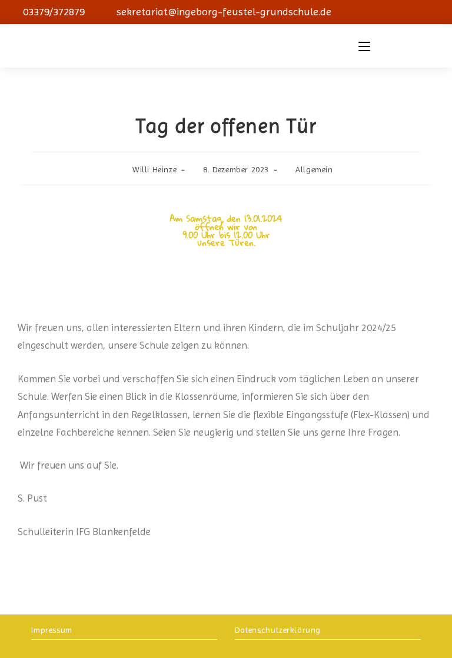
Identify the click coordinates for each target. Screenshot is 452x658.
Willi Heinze (154, 169)
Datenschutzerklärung (278, 629)
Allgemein (314, 169)
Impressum (51, 629)
